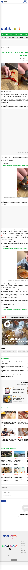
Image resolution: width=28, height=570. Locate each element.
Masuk (25, 1)
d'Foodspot (12, 37)
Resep (10, 34)
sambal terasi (21, 351)
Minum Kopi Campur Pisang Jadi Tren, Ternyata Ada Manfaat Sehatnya (8, 424)
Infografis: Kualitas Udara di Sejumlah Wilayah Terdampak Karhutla (18, 478)
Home (6, 34)
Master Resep (20, 37)
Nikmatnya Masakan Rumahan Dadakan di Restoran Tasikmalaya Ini (11, 375)
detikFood (3, 47)
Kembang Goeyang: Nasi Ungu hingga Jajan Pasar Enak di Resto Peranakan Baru (6, 478)
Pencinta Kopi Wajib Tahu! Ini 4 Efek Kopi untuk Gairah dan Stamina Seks (8, 441)
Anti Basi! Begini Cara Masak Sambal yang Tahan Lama (12, 367)
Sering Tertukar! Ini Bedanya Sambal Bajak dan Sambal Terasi (12, 362)
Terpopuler (5, 37)
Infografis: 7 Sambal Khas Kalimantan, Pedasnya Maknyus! (12, 371)
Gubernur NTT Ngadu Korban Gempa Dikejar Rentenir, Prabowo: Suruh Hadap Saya (6, 462)
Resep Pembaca (18, 34)
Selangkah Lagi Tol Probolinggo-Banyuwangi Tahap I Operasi (18, 462)
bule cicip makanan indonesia (9, 351)
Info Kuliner (10, 47)
